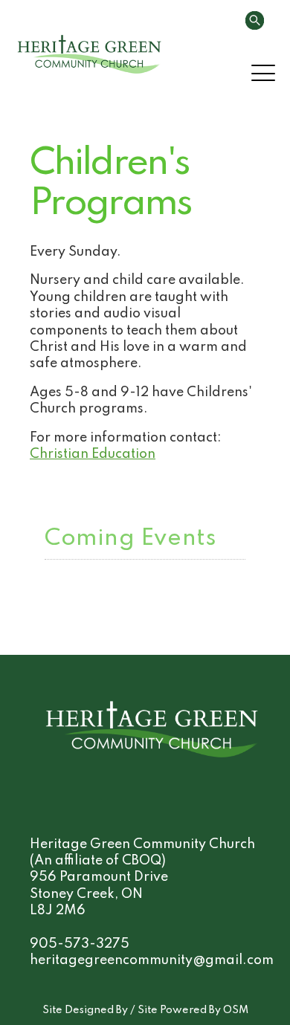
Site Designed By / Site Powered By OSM (145, 1010)
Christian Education (92, 454)
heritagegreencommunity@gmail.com (152, 960)
